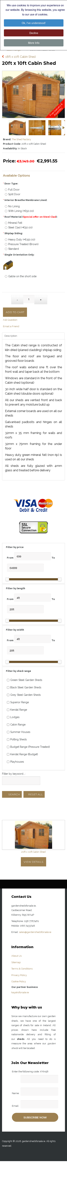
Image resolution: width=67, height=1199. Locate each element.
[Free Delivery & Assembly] (33, 73)
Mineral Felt (15, 222)
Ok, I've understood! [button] (34, 23)
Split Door (14, 194)
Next (63, 127)
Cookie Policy (18, 981)
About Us (16, 955)
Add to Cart (15, 312)
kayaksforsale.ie (20, 992)
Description (10, 335)
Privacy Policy (19, 975)
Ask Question (10, 319)
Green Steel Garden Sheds (26, 680)
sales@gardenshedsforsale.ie (35, 932)
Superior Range (19, 702)
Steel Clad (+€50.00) (20, 227)
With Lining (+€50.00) (21, 210)
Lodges (15, 717)
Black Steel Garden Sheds (25, 687)
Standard (13, 248)
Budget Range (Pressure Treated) (30, 746)
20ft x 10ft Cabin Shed (33, 851)
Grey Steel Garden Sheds (25, 694)
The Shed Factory (21, 139)
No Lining (14, 206)
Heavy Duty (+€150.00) (21, 239)
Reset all (35, 794)
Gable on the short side (22, 276)
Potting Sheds (18, 739)
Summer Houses (20, 732)
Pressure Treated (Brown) (23, 244)
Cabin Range (17, 724)
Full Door (14, 189)
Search (14, 794)
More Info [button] (33, 43)
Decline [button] (33, 33)
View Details (33, 861)
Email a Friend (11, 326)
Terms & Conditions (22, 968)
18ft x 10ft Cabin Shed (20, 51)
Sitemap (16, 962)
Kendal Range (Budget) (24, 754)
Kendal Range (18, 709)
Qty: (7, 298)
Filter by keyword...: (13, 773)
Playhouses (17, 761)
